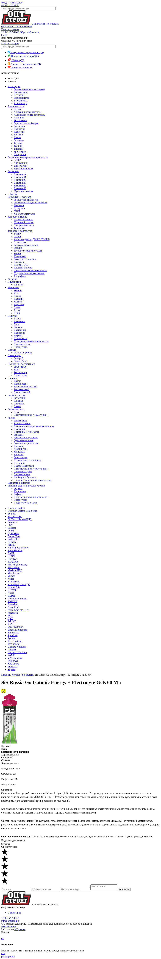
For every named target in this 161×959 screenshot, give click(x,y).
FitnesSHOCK (15, 550)
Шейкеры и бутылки (25, 477)
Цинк (17, 313)
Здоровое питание (17, 216)
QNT (10, 618)
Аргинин (19, 117)
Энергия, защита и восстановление (33, 480)
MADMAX (13, 567)
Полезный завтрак (23, 222)
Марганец (19, 304)
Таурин (18, 143)
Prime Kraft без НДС (18, 610)
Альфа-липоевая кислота (27, 112)
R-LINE (12, 621)
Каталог (16, 674)
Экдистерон (20, 375)
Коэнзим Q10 (21, 264)
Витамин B (20, 177)
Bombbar (12, 522)
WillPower (13, 661)
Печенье (18, 400)
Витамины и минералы (26, 432)
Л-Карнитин (14, 281)
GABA (17, 236)
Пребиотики (20, 338)
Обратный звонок (29, 32)
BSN (10, 525)
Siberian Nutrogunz (17, 629)
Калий (17, 296)
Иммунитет (20, 256)
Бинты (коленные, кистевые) (29, 89)
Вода (16, 324)
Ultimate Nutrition (17, 646)
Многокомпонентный (25, 386)
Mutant (11, 576)
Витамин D (20, 182)
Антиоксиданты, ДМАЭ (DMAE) (32, 239)
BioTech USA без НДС (20, 519)
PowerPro (12, 604)
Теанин (18, 146)
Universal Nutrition (17, 652)
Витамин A (20, 174)
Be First (11, 513)
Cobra (11, 530)
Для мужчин (20, 165)
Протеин (12, 378)
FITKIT (12, 544)
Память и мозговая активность (30, 270)
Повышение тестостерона (21, 364)
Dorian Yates (14, 536)
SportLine (12, 635)
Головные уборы (23, 352)
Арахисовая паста (23, 219)
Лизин (17, 137)
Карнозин (19, 131)
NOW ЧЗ (12, 590)
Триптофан (20, 151)
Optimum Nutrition (17, 598)
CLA (16, 412)
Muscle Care (14, 573)
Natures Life (14, 587)
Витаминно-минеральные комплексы (28, 157)
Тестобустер (20, 372)
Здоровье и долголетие (20, 230)
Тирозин (18, 148)
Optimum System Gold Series (22, 510)
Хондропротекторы (24, 213)
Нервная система (23, 267)
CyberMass (13, 533)
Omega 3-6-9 (20, 361)
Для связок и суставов (19, 197)
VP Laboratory (15, 658)
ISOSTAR (13, 561)
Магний (18, 301)
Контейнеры (20, 92)
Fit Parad (12, 542)
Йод (16, 293)
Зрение (17, 253)
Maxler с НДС (15, 570)
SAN (10, 624)
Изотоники (20, 330)
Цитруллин (20, 154)
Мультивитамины (23, 168)
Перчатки (19, 95)
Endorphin (13, 539)
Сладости (19, 403)
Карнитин (19, 129)
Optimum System (16, 508)
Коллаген (19, 205)
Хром (17, 310)
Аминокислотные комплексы (29, 114)
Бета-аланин (20, 120)
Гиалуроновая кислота (26, 199)
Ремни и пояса (21, 97)
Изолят (17, 381)
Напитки (18, 284)
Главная (5, 674)
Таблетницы (20, 103)
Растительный (21, 389)
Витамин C (20, 180)
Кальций (18, 298)
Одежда (12, 349)
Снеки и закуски (16, 395)
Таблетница (20, 100)
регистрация (8, 956)
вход (3, 953)
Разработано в (8, 926)
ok (2, 938)
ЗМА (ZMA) (20, 366)
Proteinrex (13, 612)
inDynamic (19, 929)
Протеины (19, 463)
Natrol (11, 578)
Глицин (18, 247)
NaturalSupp (14, 581)
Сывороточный (22, 392)
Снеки (17, 406)
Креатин (18, 134)
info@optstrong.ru (10, 921)
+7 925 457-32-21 (10, 5)
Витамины (13, 171)
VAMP (11, 655)
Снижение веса (22, 344)
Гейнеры (12, 194)
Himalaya (12, 559)
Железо (18, 290)
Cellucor (12, 527)
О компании (14, 912)
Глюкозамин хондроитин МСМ (30, 202)
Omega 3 (18, 358)
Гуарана (18, 327)
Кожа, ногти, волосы (25, 259)
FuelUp (11, 553)
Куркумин (19, 208)
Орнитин (19, 140)
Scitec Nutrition (15, 627)
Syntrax (11, 638)
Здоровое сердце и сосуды (28, 250)
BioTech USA (15, 516)
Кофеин (18, 335)
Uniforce (12, 649)
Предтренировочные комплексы (31, 341)
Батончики (19, 398)
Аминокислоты (16, 106)
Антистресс (20, 242)
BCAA (17, 109)
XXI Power (13, 663)
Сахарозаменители (24, 225)
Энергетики (20, 347)
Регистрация (16, 2)
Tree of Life (13, 644)
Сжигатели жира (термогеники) (31, 415)
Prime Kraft (13, 607)
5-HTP (17, 160)
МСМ (17, 211)
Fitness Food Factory (18, 547)
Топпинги (19, 228)
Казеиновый (20, 383)
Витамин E (20, 185)
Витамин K (20, 188)
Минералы (13, 287)
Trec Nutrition (15, 641)
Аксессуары (14, 86)
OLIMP (11, 595)
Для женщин (21, 163)
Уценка (11, 417)
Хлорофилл (20, 276)
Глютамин (19, 126)
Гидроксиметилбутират (26, 123)
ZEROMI (12, 666)
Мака (16, 369)
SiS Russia (13, 632)
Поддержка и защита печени (29, 273)
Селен (17, 307)
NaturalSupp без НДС (19, 584)
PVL (10, 615)
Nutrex (11, 593)
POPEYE (12, 601)
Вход (4, 2)
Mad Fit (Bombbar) (17, 564)
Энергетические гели (25, 502)
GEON (11, 556)
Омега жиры (14, 355)
